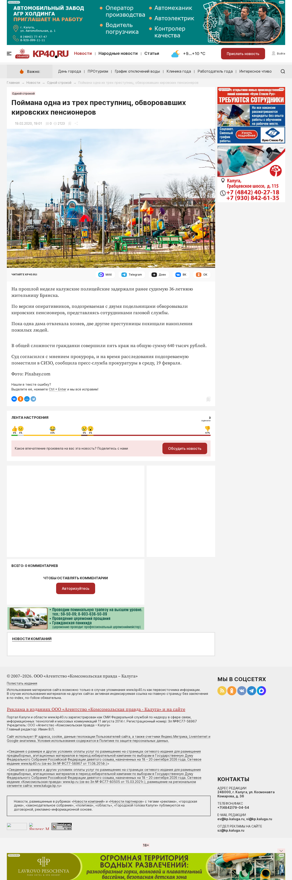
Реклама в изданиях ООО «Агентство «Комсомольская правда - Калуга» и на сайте (96, 709)
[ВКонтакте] (14, 399)
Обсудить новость (184, 448)
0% (14, 433)
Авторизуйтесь (75, 588)
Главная (13, 82)
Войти (281, 53)
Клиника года (179, 71)
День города (69, 71)
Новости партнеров (126, 801)
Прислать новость (243, 53)
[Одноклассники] (20, 399)
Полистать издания (22, 683)
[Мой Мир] (27, 399)
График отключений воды (137, 71)
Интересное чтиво (255, 71)
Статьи (151, 53)
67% (207, 433)
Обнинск (22, 56)
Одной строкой (59, 82)
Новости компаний (32, 639)
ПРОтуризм (98, 71)
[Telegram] (33, 399)
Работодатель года (215, 71)
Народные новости (118, 53)
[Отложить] (69, 123)
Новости (83, 53)
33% (52, 433)
